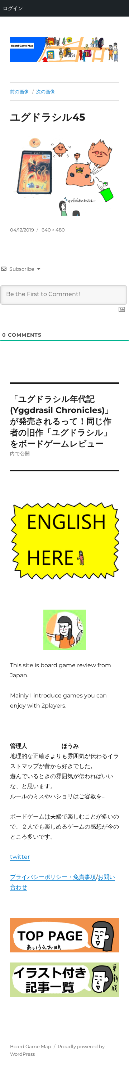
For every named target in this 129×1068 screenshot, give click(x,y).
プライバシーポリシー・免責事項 (53, 877)
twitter (20, 856)
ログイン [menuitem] (13, 8)
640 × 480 (53, 230)
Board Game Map (30, 1046)
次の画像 (45, 91)
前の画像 (19, 91)
